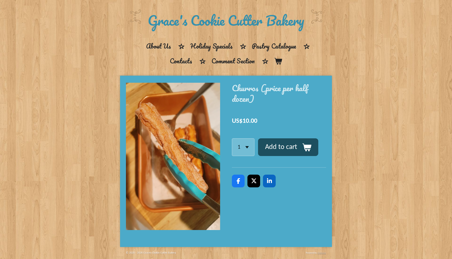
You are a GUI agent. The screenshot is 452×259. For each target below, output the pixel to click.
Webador (321, 253)
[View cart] (278, 61)
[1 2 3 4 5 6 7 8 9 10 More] (243, 147)
